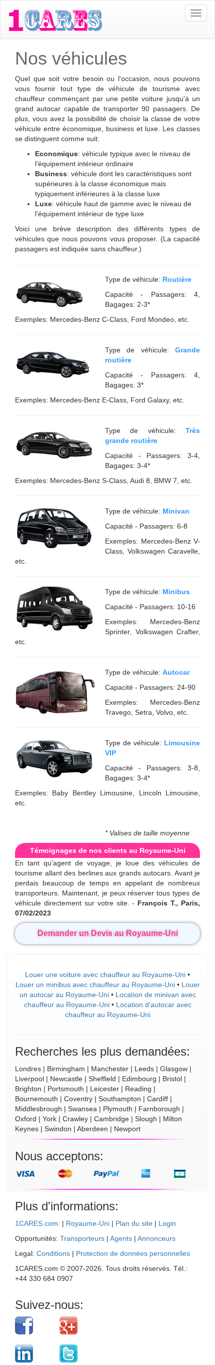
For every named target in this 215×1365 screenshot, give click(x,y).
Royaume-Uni (88, 1223)
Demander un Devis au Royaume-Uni (108, 933)
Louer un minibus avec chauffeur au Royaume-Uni (95, 985)
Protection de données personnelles (133, 1253)
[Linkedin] (33, 1353)
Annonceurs (157, 1238)
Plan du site (134, 1223)
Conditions (53, 1253)
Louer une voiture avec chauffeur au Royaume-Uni (105, 975)
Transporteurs (82, 1238)
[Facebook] (33, 1325)
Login (167, 1223)
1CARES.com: (37, 1223)
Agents (121, 1238)
